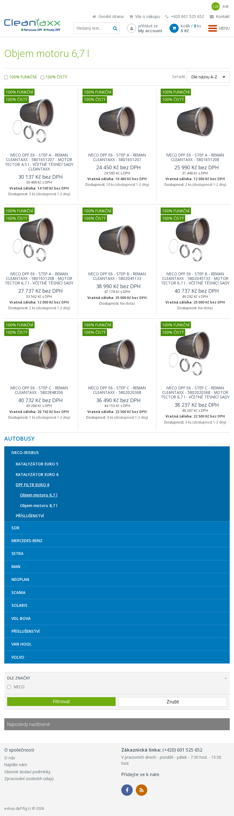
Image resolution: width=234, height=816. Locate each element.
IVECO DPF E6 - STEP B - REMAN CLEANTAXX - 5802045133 (117, 276)
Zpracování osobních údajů (29, 778)
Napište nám (15, 764)
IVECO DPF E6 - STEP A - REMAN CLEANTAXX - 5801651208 (195, 157)
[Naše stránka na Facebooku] (127, 790)
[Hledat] (115, 28)
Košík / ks (191, 28)
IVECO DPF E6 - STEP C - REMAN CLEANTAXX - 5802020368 (117, 390)
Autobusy (19, 439)
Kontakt (222, 16)
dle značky (18, 678)
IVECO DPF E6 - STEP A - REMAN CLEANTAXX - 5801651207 (117, 157)
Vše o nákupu (147, 16)
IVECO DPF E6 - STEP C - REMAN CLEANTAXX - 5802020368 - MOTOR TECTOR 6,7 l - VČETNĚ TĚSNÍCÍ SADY (195, 392)
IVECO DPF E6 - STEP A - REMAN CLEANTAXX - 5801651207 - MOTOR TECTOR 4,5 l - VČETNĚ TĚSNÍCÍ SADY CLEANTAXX (39, 162)
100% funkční (23, 77)
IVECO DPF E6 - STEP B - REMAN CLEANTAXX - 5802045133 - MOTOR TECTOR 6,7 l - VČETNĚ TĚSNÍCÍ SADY (195, 278)
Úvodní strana (110, 16)
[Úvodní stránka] (32, 26)
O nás (9, 757)
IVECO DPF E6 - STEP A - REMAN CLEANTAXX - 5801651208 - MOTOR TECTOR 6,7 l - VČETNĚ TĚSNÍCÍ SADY (39, 278)
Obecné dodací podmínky (27, 771)
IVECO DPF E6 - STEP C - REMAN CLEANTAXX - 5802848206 (39, 390)
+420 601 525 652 (187, 16)
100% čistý (56, 77)
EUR (226, 6)
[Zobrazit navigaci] (219, 28)
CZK (216, 6)
